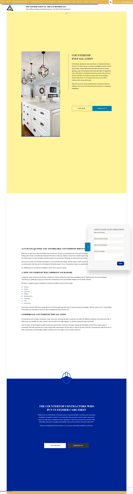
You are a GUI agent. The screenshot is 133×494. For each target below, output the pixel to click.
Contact (86, 2)
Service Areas (94, 2)
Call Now (81, 108)
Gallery (79, 2)
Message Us (102, 108)
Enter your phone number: (101, 239)
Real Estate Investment (64, 2)
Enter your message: (99, 251)
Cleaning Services (35, 2)
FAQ (73, 2)
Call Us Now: (122, 2)
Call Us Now (55, 445)
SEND (120, 263)
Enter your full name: (99, 233)
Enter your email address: (100, 245)
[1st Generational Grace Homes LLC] (10, 8)
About (8, 2)
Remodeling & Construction (19, 2)
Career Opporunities (50, 2)
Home (2, 2)
